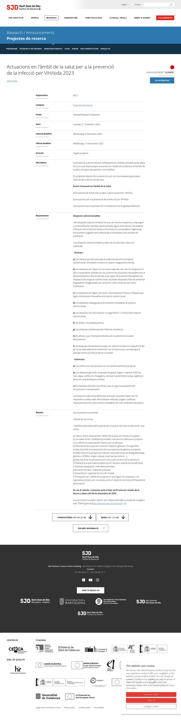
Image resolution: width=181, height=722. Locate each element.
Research (51, 17)
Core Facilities (93, 17)
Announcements (40, 32)
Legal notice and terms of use (48, 707)
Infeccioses (12, 80)
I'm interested (162, 80)
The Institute (15, 17)
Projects (105, 48)
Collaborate (165, 17)
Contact (137, 4)
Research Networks (31, 48)
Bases (110, 517)
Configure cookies (151, 706)
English (124, 4)
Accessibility (99, 707)
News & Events (142, 17)
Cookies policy (84, 707)
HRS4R (75, 48)
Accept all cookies (151, 694)
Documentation (89, 48)
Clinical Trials (118, 17)
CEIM (67, 48)
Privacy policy (69, 707)
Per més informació (88, 528)
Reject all (151, 700)
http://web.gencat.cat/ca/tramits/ (107, 503)
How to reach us (90, 590)
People (35, 17)
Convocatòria (71, 517)
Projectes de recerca (26, 38)
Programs (11, 48)
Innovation (71, 17)
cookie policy (160, 685)
